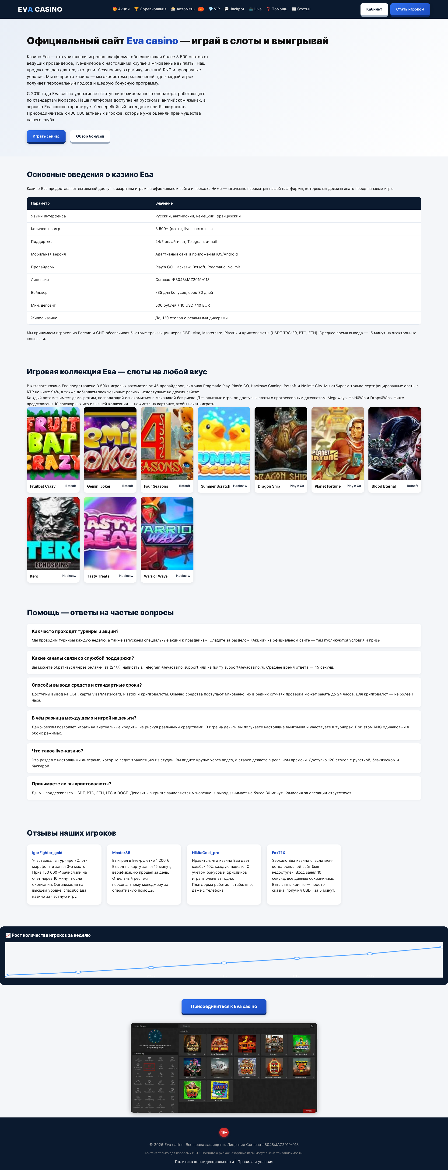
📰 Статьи (301, 9)
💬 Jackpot (234, 9)
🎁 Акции (121, 9)
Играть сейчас (46, 136)
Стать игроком (410, 9)
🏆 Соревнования (150, 9)
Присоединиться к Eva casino (224, 1006)
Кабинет (374, 9)
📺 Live (255, 9)
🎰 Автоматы (187, 9)
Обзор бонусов (90, 136)
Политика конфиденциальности (204, 1161)
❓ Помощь (276, 9)
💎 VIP (214, 9)
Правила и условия (255, 1161)
